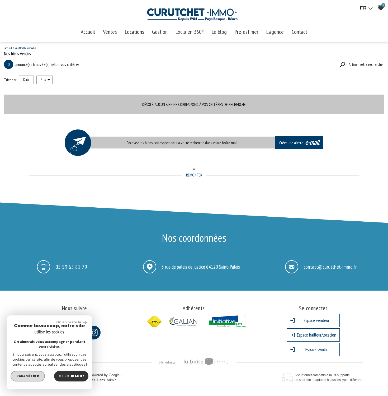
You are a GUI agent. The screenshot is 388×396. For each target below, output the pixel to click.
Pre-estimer (246, 31)
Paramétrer (28, 376)
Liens (101, 380)
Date (26, 79)
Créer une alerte (299, 142)
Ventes (110, 31)
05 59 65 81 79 (71, 266)
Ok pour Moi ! (71, 376)
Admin (111, 380)
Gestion (160, 31)
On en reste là (68, 322)
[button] (361, 64)
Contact (299, 31)
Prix (43, 79)
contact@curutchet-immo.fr (330, 266)
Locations (134, 31)
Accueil (88, 31)
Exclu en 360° (190, 31)
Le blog (219, 31)
